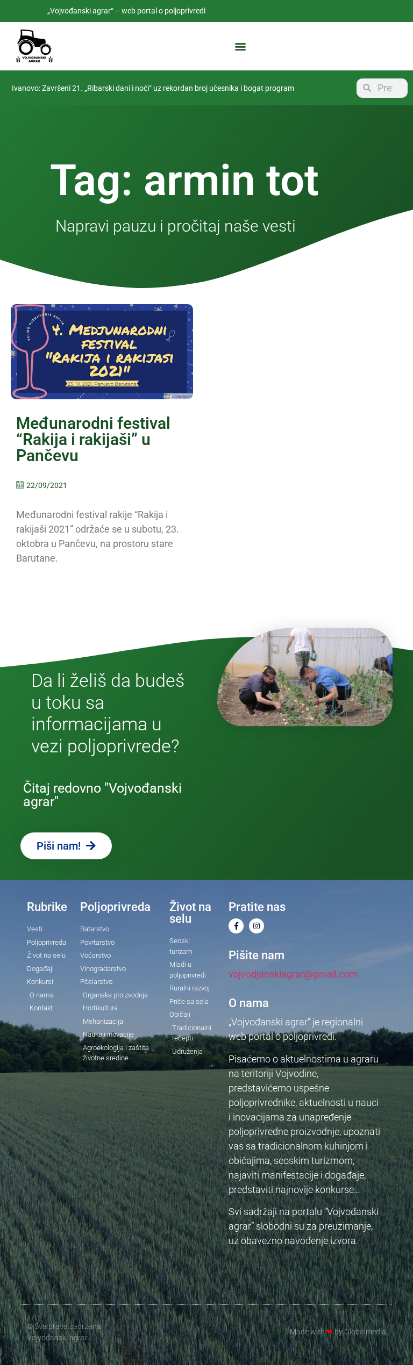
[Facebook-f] (236, 925)
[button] (241, 46)
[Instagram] (256, 925)
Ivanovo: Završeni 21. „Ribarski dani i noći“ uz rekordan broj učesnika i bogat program (153, 88)
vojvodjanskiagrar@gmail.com (293, 974)
